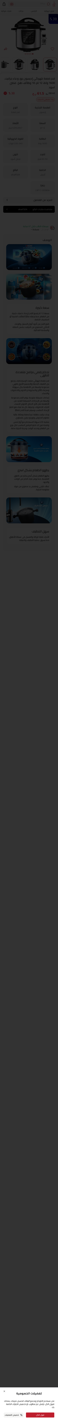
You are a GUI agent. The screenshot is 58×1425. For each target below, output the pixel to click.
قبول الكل (40, 1415)
